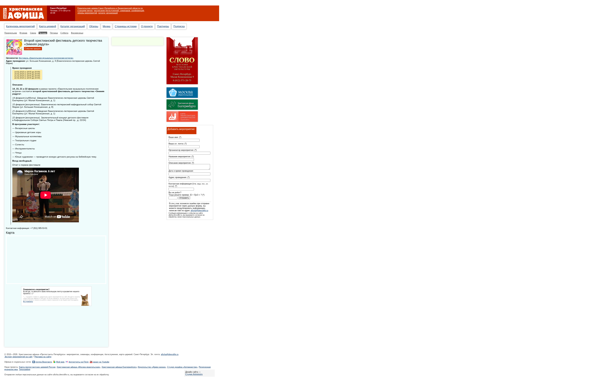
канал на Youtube (101, 362)
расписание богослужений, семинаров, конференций (119, 10)
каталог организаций (108, 13)
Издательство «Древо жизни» (152, 367)
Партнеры (163, 26)
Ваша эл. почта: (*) (178, 143)
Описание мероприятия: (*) (181, 163)
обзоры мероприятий (87, 13)
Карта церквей (47, 26)
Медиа (106, 26)
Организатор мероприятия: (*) (183, 150)
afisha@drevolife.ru (199, 210)
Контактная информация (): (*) (188, 185)
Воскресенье (77, 33)
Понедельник (10, 33)
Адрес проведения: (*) (179, 177)
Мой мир (60, 362)
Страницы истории (126, 26)
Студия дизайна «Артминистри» (182, 367)
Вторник (23, 33)
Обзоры (93, 26)
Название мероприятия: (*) (181, 156)
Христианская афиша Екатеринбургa (119, 367)
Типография (24, 369)
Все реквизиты (28, 301)
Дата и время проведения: (181, 171)
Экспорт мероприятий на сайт (18, 357)
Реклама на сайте (42, 357)
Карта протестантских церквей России (37, 367)
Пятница (54, 33)
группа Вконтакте (43, 362)
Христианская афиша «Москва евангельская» (78, 367)
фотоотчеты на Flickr (79, 362)
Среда (33, 33)
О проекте (147, 26)
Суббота (64, 33)
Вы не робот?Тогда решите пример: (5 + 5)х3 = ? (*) (186, 193)
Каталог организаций (72, 26)
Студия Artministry (194, 374)
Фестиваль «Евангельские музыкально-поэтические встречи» (46, 58)
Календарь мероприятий (20, 26)
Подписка (179, 26)
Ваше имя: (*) (175, 137)
